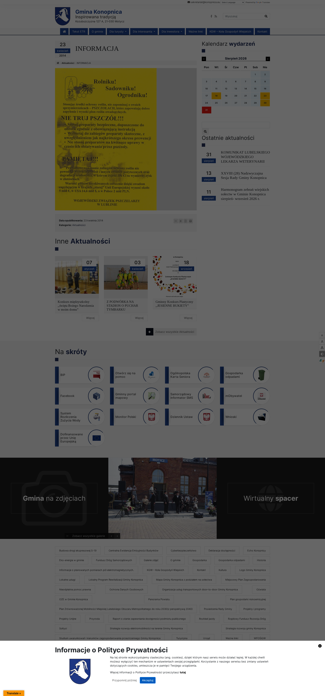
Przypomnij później (124, 680)
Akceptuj (147, 680)
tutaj (183, 672)
